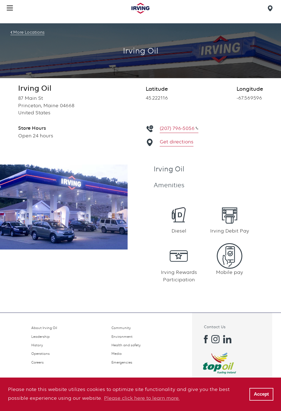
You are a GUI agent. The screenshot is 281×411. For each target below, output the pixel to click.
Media (116, 354)
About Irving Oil (44, 328)
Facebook (203, 339)
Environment (122, 337)
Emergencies (121, 362)
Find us (271, 8)
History (37, 345)
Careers (37, 362)
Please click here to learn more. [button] (141, 398)
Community (121, 328)
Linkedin (227, 339)
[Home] (140, 8)
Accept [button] (261, 394)
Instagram (215, 339)
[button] (10, 8)
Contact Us (215, 326)
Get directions (176, 141)
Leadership (40, 337)
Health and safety (126, 345)
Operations (40, 354)
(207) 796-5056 (177, 128)
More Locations (28, 32)
